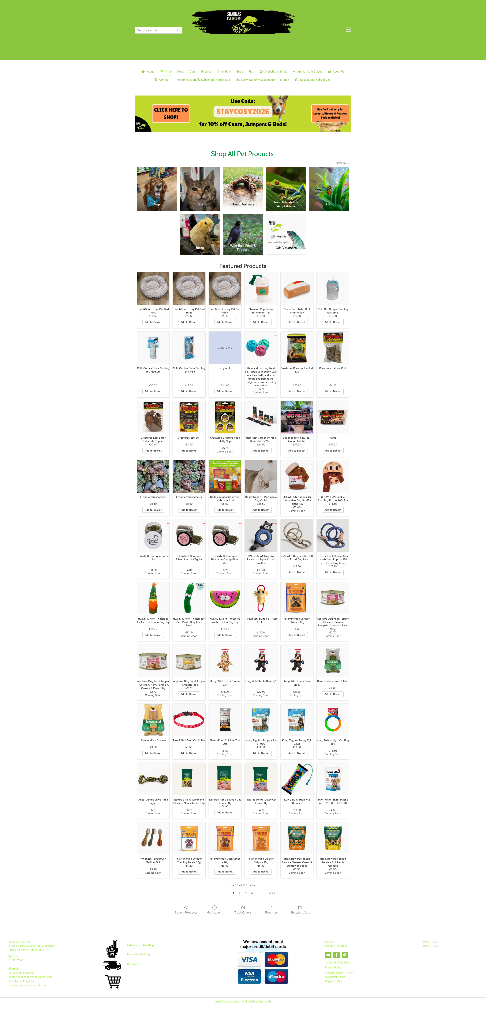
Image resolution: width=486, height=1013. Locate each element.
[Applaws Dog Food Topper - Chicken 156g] (189, 660)
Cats (193, 71)
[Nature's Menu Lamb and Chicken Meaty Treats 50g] (189, 779)
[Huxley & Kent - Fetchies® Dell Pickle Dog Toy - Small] (189, 598)
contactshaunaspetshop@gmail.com (30, 976)
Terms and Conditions (338, 962)
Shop (168, 71)
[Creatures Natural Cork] (333, 348)
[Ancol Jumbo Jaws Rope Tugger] (153, 779)
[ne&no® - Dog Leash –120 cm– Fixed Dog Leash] (297, 535)
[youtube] (328, 955)
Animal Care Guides (309, 71)
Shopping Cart (300, 912)
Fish (251, 71)
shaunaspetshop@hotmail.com (27, 985)
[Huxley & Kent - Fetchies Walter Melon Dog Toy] (225, 598)
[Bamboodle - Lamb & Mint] (333, 660)
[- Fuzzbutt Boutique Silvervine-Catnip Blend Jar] (225, 535)
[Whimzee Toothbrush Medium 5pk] (153, 838)
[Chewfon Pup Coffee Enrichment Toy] (261, 288)
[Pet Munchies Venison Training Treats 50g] (189, 838)
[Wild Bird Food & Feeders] (243, 228)
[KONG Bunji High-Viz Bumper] (297, 779)
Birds (240, 71)
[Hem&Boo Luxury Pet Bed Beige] (189, 288)
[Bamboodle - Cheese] (153, 720)
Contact (164, 79)
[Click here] (243, 114)
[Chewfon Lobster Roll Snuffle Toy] (297, 288)
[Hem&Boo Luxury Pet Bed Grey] (225, 288)
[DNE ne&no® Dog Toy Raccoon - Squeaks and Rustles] (261, 535)
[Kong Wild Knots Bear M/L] (261, 660)
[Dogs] (157, 180)
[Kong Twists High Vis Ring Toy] (333, 720)
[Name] (333, 417)
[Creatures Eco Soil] (189, 417)
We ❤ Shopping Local (227, 1001)
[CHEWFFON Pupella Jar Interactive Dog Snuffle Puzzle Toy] (297, 476)
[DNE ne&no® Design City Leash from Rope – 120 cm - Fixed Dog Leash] (333, 535)
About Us (339, 71)
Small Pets (224, 71)
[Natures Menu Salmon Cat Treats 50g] (225, 779)
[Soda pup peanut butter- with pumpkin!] (225, 476)
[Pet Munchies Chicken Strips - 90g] (261, 838)
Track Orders (243, 912)
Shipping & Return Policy (339, 972)
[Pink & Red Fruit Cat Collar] (189, 720)
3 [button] (246, 893)
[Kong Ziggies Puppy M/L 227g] (297, 720)
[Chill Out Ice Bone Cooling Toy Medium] (153, 348)
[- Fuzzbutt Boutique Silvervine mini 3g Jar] (189, 535)
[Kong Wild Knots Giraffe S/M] (225, 660)
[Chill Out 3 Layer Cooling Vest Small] (333, 288)
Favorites (271, 912)
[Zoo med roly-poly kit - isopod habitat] (297, 417)
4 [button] (252, 893)
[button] (274, 893)
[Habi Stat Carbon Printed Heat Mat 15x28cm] (261, 417)
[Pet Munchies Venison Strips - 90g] (297, 598)
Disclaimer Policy (335, 976)
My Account (215, 912)
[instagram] (345, 955)
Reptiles (206, 71)
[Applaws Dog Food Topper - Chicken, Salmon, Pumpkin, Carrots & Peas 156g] (333, 598)
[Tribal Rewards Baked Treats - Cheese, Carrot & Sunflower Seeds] (297, 838)
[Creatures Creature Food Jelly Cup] (225, 417)
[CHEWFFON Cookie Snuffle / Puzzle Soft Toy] (333, 476)
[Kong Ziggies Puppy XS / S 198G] (261, 720)
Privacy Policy (333, 967)
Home (150, 71)
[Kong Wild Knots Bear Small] (297, 660)
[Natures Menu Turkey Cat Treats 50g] (261, 779)
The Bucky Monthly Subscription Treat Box (262, 79)
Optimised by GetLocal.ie (256, 1001)
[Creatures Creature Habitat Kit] (297, 348)
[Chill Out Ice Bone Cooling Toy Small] (189, 348)
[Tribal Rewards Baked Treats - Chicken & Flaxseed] (333, 838)
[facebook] (336, 955)
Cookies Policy (333, 981)
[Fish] (329, 180)
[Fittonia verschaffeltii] (153, 476)
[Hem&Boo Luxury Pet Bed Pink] (153, 288)
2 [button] (239, 893)
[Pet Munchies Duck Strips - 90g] (225, 838)
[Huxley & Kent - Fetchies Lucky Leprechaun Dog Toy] (153, 598)
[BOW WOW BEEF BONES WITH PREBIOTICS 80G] (333, 779)
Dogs (180, 71)
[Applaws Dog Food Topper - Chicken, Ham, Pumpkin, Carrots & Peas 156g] (153, 660)
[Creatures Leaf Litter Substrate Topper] (153, 417)
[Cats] (200, 180)
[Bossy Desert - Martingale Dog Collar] (261, 476)
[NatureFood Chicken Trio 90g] (225, 720)
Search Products (186, 912)
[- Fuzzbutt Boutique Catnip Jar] (153, 535)
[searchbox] (158, 30)
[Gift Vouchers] (286, 228)
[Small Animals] (243, 180)
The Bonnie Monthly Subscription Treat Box (202, 79)
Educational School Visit (315, 79)
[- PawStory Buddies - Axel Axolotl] (261, 598)
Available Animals (275, 71)
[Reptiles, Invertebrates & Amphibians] (286, 180)
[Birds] (200, 228)
